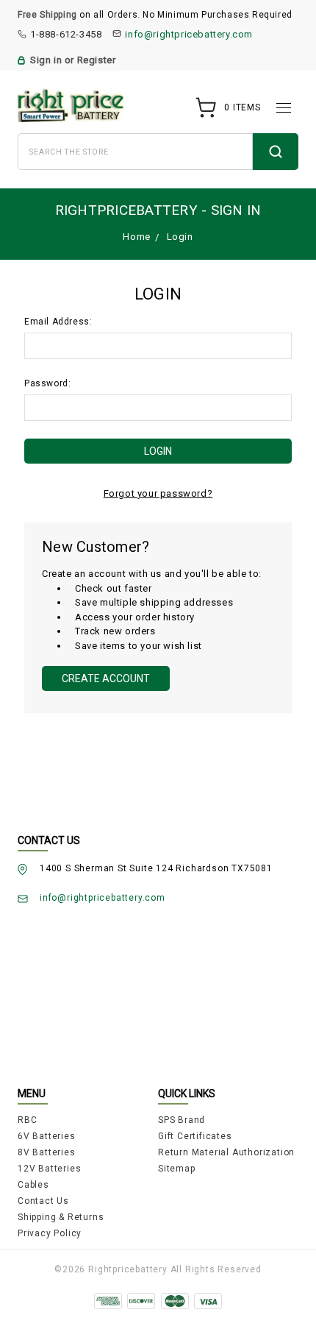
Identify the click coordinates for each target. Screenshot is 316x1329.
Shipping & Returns (61, 1217)
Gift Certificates (195, 1136)
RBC (27, 1120)
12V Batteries (49, 1168)
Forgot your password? (158, 493)
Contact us (43, 1201)
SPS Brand (181, 1120)
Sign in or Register (72, 59)
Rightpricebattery (128, 1269)
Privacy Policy (50, 1233)
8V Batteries (47, 1152)
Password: (47, 383)
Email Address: (58, 321)
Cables (33, 1185)
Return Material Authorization (226, 1152)
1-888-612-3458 (65, 34)
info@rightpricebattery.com (189, 34)
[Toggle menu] (283, 107)
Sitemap (176, 1168)
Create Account (106, 678)
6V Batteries (47, 1136)
